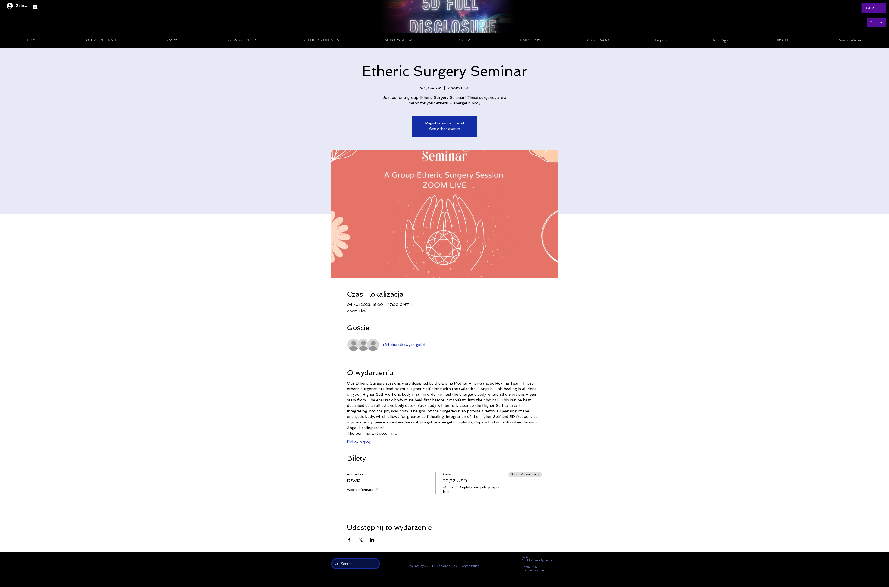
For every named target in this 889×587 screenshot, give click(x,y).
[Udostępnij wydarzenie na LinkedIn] (372, 540)
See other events (444, 129)
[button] (35, 6)
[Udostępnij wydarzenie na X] (360, 540)
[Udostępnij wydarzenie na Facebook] (349, 540)
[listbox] (873, 8)
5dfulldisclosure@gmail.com (537, 560)
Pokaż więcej (358, 441)
